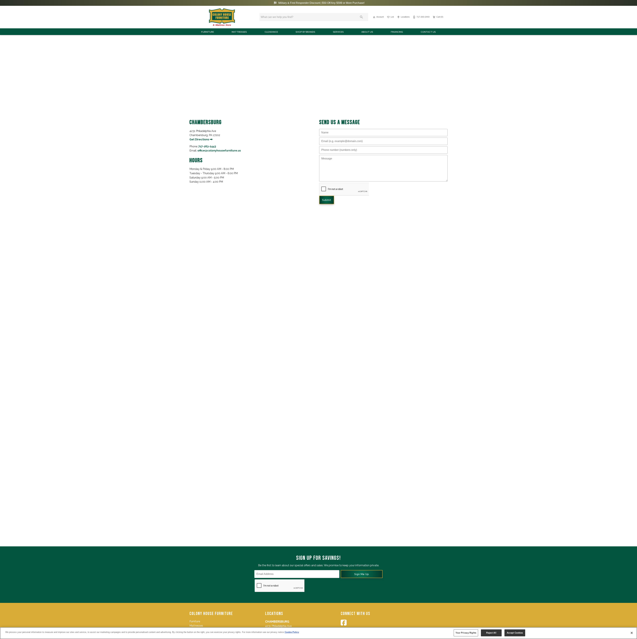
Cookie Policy (292, 632)
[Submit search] (361, 17)
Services (338, 31)
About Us (367, 31)
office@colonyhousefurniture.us (219, 150)
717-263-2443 (207, 146)
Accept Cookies (515, 633)
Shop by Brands (305, 31)
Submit (326, 200)
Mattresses (239, 31)
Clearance (271, 31)
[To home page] (222, 17)
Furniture (207, 31)
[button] (374, 17)
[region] (318, 633)
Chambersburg (277, 621)
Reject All (491, 633)
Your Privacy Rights (466, 633)
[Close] (631, 633)
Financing (397, 31)
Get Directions (199, 139)
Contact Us (428, 31)
